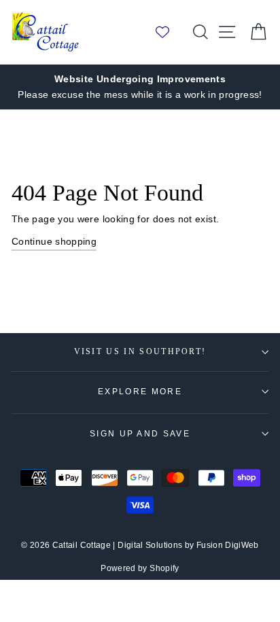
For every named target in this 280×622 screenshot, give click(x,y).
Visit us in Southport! (140, 351)
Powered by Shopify (140, 568)
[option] (140, 87)
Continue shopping (54, 241)
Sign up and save (140, 434)
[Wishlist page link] (169, 32)
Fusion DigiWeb (227, 545)
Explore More (140, 391)
